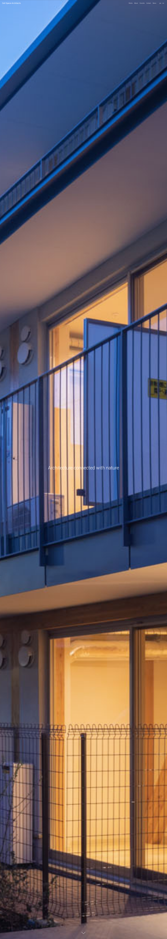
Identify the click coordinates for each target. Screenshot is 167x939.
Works (131, 3)
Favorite (142, 3)
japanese (161, 5)
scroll (83, 933)
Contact (148, 3)
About (136, 3)
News (154, 3)
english (163, 5)
